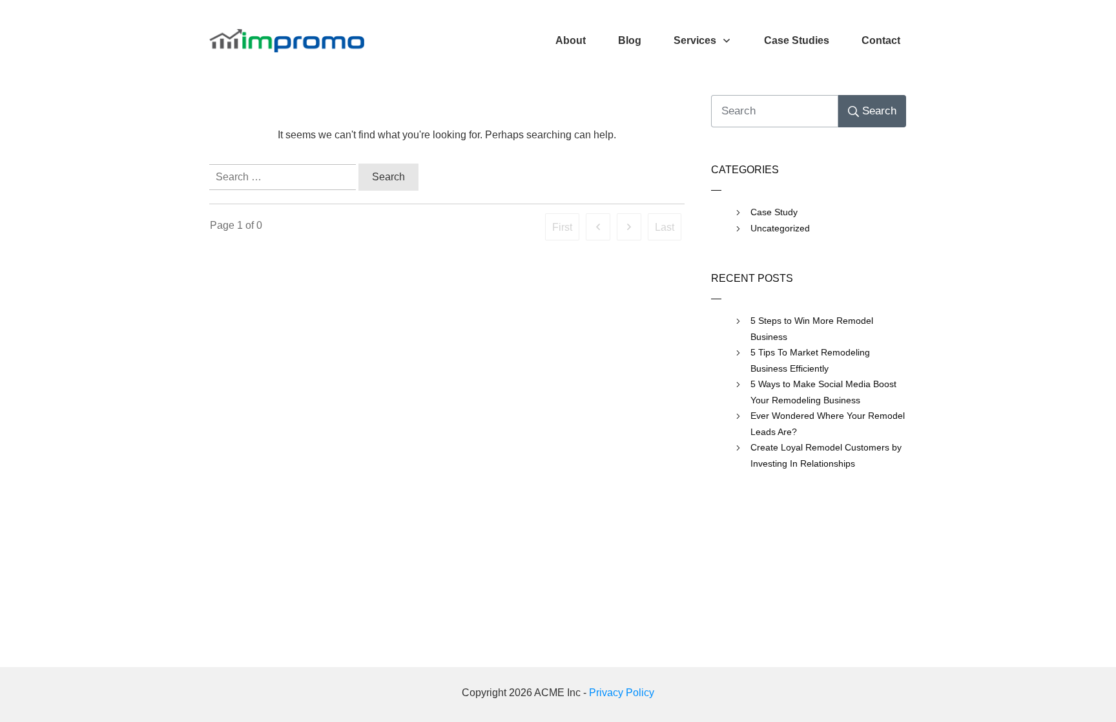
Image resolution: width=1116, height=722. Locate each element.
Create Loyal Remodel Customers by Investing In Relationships (826, 455)
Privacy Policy (621, 692)
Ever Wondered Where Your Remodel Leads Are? (827, 423)
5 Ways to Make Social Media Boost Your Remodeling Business (823, 392)
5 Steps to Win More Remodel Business (811, 328)
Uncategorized (780, 228)
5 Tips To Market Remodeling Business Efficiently (810, 360)
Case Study (774, 212)
